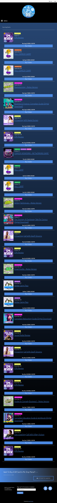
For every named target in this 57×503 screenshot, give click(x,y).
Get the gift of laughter (44, 478)
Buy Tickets (28, 46)
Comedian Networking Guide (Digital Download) (33, 318)
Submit (20, 493)
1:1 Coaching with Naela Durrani (26, 120)
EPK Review (19, 37)
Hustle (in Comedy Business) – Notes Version (31, 401)
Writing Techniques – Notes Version (27, 202)
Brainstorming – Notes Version (26, 87)
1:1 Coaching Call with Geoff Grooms (28, 236)
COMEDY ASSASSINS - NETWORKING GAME (31, 153)
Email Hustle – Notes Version (25, 269)
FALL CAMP (18, 169)
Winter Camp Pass (21, 285)
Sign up (50, 1)
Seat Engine (31, 501)
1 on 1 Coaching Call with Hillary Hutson (29, 434)
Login (55, 1)
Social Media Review (22, 335)
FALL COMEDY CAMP (22, 54)
